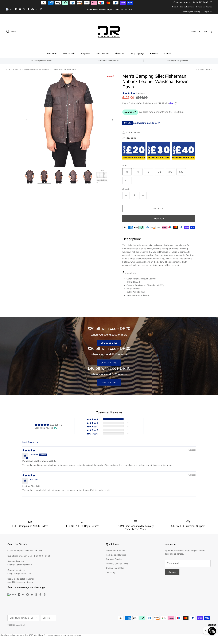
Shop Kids (119, 53)
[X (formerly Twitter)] (9, 9)
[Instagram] (24, 9)
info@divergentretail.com (19, 573)
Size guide (131, 138)
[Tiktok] (37, 9)
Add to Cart (158, 208)
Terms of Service (114, 559)
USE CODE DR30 (109, 362)
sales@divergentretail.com (19, 564)
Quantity (126, 189)
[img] (28, 450)
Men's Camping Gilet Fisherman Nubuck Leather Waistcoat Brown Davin (50, 69)
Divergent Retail (18, 625)
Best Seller (52, 53)
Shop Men (85, 53)
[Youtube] (20, 9)
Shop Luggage (137, 53)
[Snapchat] (28, 9)
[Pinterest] (32, 9)
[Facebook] (16, 9)
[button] (129, 93)
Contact (175, 7)
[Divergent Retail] (109, 31)
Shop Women (102, 53)
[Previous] (26, 120)
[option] (69, 120)
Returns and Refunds (204, 7)
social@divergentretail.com (20, 582)
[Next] (112, 120)
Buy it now (159, 218)
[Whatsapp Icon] (41, 9)
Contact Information (115, 568)
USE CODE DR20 (109, 343)
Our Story (110, 572)
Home (8, 69)
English (206, 12)
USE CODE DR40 (109, 382)
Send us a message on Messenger (26, 587)
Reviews (154, 53)
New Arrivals (69, 53)
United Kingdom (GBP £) (191, 12)
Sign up (172, 572)
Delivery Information (187, 7)
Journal (167, 53)
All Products (17, 69)
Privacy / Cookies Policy (117, 563)
